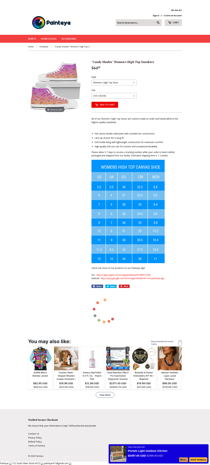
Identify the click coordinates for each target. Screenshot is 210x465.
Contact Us (33, 433)
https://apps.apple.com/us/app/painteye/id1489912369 (124, 274)
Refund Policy (35, 441)
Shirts (32, 38)
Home (31, 46)
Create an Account (173, 15)
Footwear (44, 46)
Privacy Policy (35, 437)
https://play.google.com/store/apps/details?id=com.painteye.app (132, 278)
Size (93, 90)
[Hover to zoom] (55, 86)
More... (183, 459)
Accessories (68, 38)
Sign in (156, 15)
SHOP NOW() (198, 460)
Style (93, 77)
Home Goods (48, 38)
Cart (175, 22)
